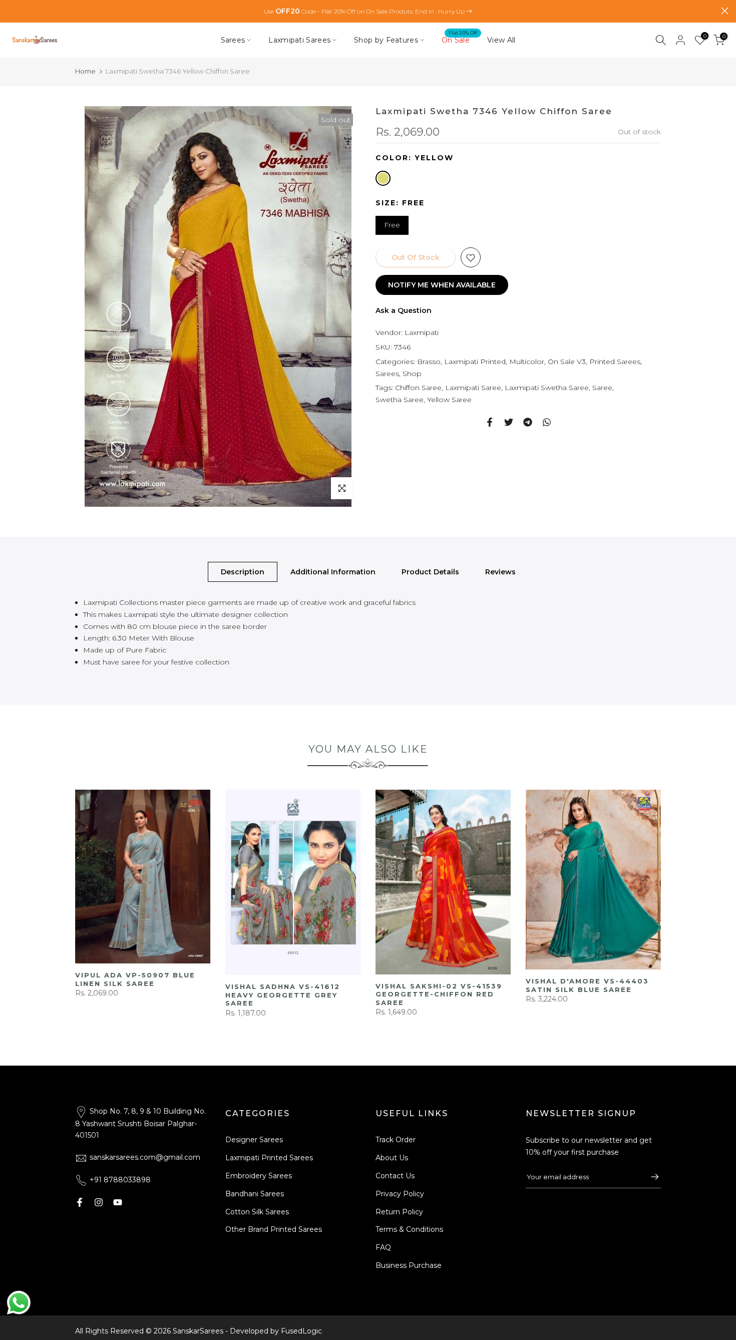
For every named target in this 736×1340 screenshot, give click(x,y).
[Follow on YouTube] (117, 1202)
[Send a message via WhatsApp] (19, 1302)
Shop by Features (386, 40)
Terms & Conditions (409, 1229)
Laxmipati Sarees (299, 40)
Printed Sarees (614, 361)
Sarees (233, 40)
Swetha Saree (400, 400)
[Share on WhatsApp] (546, 422)
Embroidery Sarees (258, 1175)
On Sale (459, 39)
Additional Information (333, 571)
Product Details (430, 571)
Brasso (429, 361)
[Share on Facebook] (489, 422)
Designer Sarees (254, 1139)
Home (85, 71)
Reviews (500, 571)
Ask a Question (404, 310)
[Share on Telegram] (527, 422)
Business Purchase (409, 1265)
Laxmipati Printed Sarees (269, 1157)
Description (242, 571)
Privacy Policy (400, 1193)
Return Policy (399, 1211)
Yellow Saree (449, 400)
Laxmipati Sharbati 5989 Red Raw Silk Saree (136, 994)
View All (501, 40)
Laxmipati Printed (475, 361)
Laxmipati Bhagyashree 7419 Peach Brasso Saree (288, 1008)
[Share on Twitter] (508, 422)
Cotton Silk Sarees (257, 1211)
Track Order (396, 1139)
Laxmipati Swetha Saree (547, 388)
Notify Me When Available (442, 285)
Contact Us (395, 1175)
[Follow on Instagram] (98, 1202)
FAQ (383, 1247)
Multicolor (526, 361)
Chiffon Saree (418, 388)
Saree (602, 388)
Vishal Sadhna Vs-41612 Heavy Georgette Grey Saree (584, 995)
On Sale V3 (567, 361)
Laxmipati (422, 333)
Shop (412, 373)
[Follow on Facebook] (79, 1202)
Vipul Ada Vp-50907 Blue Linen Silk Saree (437, 979)
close (11, 11)
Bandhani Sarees (254, 1193)
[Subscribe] (650, 1177)
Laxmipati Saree (473, 388)
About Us (392, 1157)
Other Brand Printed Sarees (273, 1229)
